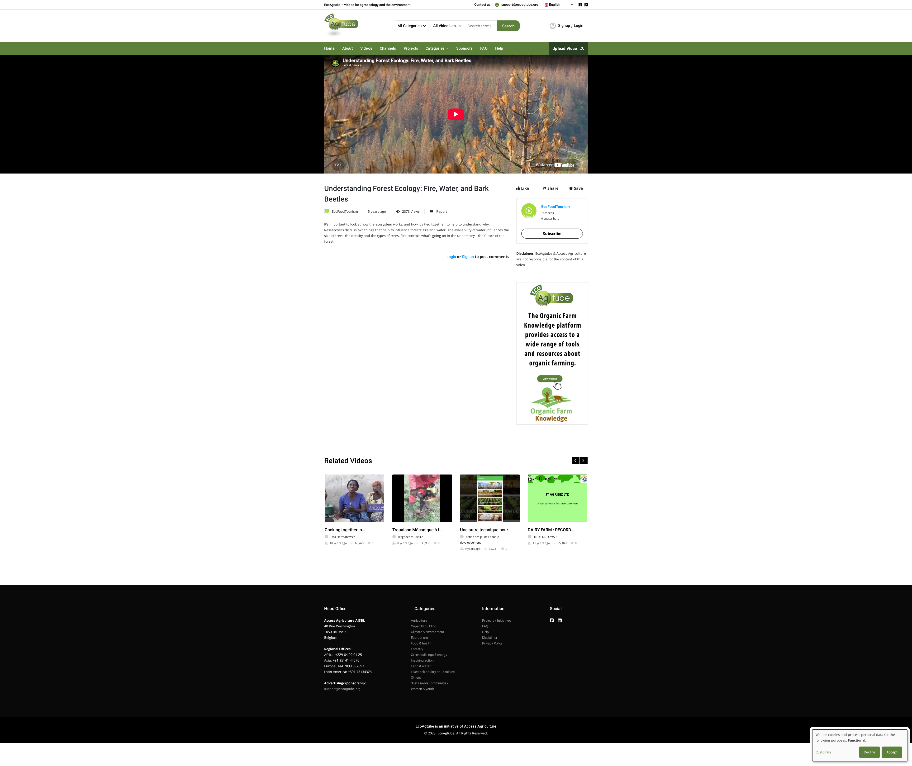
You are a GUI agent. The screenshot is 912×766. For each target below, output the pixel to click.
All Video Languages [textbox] (448, 25)
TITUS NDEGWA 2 (545, 537)
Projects (407, 48)
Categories (430, 48)
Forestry (417, 649)
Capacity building (423, 626)
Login (578, 25)
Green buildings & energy (429, 655)
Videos (364, 48)
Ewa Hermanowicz (343, 537)
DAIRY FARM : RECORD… (551, 529)
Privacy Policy (492, 643)
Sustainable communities (429, 683)
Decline (869, 752)
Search (508, 25)
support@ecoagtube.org (519, 4)
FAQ (476, 48)
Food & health (421, 643)
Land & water (421, 666)
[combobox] (559, 4)
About (346, 48)
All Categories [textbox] (410, 25)
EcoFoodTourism (345, 211)
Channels (385, 48)
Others (416, 677)
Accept (892, 752)
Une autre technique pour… (485, 529)
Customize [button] (823, 752)
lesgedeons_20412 (410, 537)
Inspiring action (422, 660)
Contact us (482, 4)
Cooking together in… (345, 529)
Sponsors (458, 48)
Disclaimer (489, 637)
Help (491, 48)
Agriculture (419, 620)
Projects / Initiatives (496, 620)
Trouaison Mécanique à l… (417, 529)
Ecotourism (419, 637)
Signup (564, 25)
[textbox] (559, 4)
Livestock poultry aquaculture (433, 672)
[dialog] (859, 745)
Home (329, 48)
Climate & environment (427, 632)
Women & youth (422, 689)
